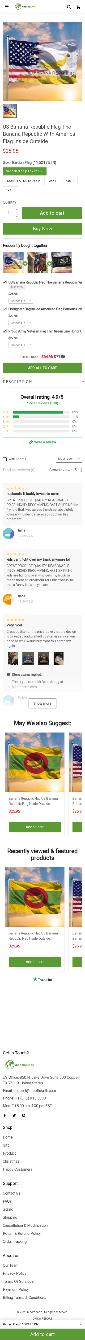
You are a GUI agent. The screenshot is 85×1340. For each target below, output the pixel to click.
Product (9, 1153)
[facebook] (6, 1115)
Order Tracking (15, 1241)
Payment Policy (16, 1289)
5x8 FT (10, 190)
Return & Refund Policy (22, 1233)
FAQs (7, 1201)
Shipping (10, 1217)
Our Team (10, 1265)
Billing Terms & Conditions (24, 1297)
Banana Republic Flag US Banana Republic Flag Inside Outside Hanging (33, 802)
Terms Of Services (18, 1281)
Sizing (8, 1209)
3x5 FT (53, 181)
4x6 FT (70, 181)
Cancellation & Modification (25, 1225)
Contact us (11, 1193)
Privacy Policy (14, 1273)
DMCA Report (42, 1318)
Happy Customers (18, 1169)
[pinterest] (25, 1115)
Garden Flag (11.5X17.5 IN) (34, 162)
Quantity (9, 202)
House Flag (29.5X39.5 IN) (24, 181)
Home (8, 1137)
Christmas (11, 1161)
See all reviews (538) (42, 403)
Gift (6, 1145)
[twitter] (15, 1115)
